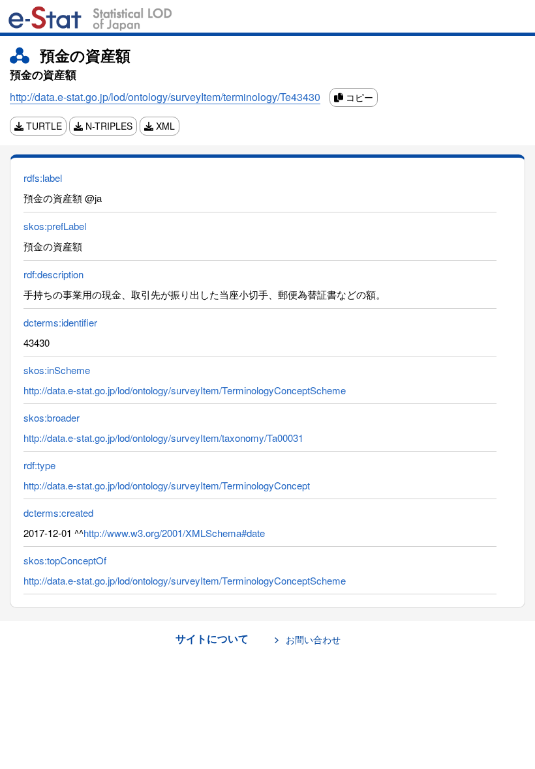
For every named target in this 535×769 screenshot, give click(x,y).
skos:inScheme (56, 370)
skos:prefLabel (54, 226)
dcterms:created (58, 512)
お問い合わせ (313, 639)
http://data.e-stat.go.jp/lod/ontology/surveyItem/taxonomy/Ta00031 (163, 437)
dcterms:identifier (60, 322)
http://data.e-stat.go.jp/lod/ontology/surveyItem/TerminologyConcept (166, 485)
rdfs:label (42, 177)
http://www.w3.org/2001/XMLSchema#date (174, 533)
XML (164, 125)
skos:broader (51, 417)
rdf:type (39, 465)
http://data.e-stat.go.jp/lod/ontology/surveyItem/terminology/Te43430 (165, 96)
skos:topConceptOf (64, 560)
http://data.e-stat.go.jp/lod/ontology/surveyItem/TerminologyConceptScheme (184, 390)
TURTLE (42, 125)
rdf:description (53, 274)
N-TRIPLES (107, 125)
